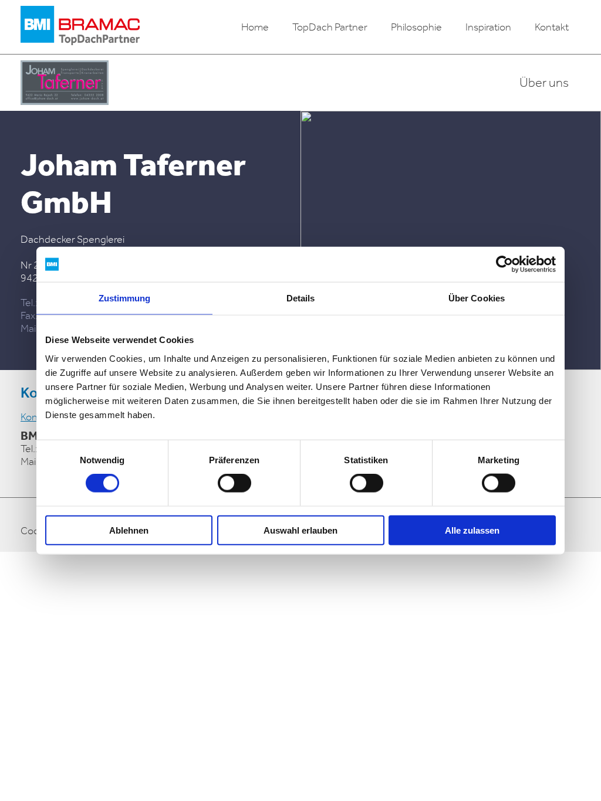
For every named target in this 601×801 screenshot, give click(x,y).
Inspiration (488, 27)
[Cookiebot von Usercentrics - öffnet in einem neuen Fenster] (504, 264)
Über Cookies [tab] (476, 298)
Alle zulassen (472, 530)
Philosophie (416, 27)
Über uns (544, 82)
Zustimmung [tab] (125, 298)
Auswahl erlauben (300, 530)
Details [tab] (300, 298)
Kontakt (552, 27)
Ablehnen (128, 530)
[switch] (234, 483)
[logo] (80, 27)
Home (255, 27)
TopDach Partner (329, 27)
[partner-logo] (65, 83)
